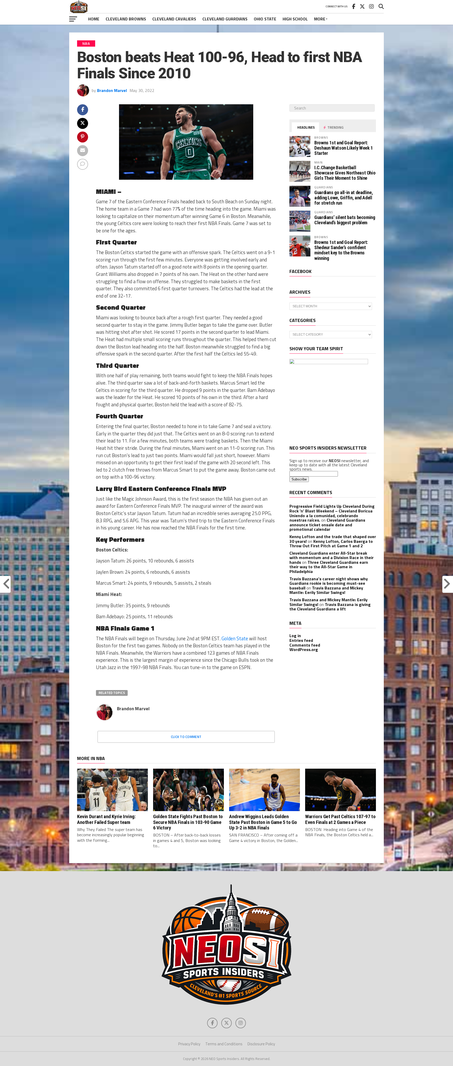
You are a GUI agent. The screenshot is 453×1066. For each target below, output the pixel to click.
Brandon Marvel (112, 90)
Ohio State (265, 19)
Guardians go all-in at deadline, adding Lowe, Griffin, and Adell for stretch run (343, 198)
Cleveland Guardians (224, 19)
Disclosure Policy (261, 1044)
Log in (295, 635)
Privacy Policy (189, 1044)
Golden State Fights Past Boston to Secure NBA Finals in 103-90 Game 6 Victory (188, 821)
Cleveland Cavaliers (174, 19)
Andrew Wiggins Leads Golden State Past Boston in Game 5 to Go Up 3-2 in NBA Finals (263, 821)
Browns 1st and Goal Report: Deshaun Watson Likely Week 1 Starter (343, 148)
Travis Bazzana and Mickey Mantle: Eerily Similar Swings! (326, 590)
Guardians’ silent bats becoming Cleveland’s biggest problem (344, 220)
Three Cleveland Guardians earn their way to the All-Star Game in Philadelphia (328, 567)
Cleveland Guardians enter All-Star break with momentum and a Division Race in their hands (331, 557)
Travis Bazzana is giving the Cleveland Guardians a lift (330, 606)
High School (295, 19)
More (319, 19)
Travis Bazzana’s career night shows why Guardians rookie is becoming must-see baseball (328, 583)
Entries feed (301, 640)
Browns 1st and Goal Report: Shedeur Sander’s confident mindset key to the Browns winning (341, 250)
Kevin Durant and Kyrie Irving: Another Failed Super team (106, 819)
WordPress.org (303, 649)
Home (93, 19)
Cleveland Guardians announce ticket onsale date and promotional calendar (327, 524)
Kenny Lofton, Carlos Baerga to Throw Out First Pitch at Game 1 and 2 (331, 543)
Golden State (235, 638)
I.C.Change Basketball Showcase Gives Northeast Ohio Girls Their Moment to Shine (344, 173)
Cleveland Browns (126, 19)
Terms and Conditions (223, 1044)
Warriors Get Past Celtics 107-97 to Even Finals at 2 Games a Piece (340, 819)
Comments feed (304, 645)
